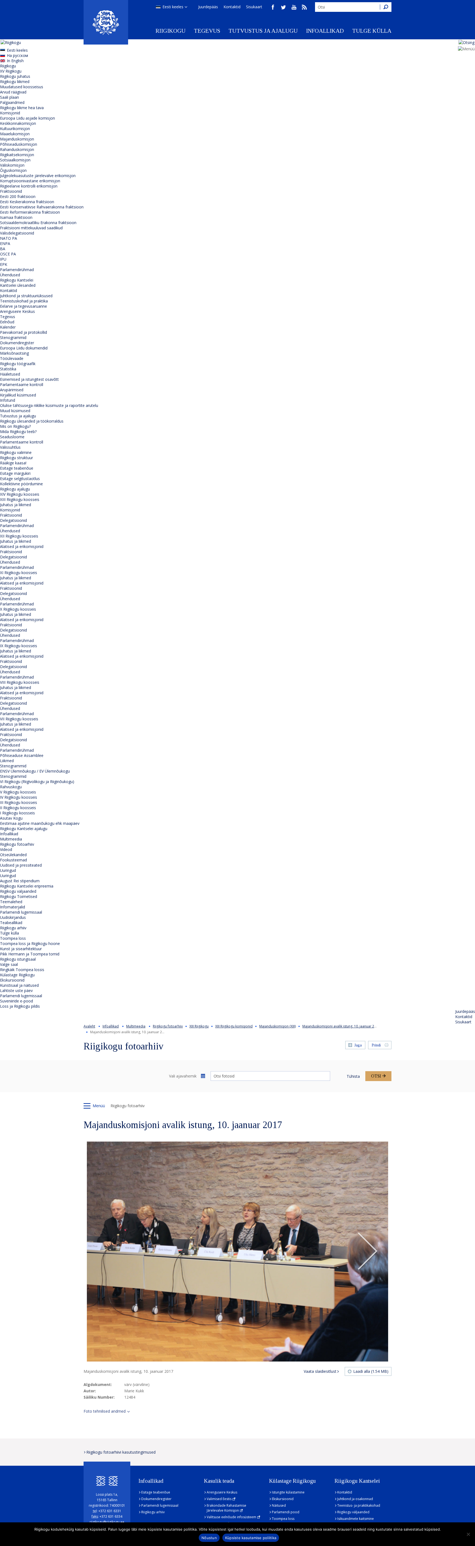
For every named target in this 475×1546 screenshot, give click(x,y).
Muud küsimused (15, 410)
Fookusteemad (13, 859)
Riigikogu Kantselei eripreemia (26, 886)
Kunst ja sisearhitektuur (21, 948)
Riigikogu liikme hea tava (22, 107)
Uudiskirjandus (13, 917)
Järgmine (367, 1252)
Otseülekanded (13, 854)
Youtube (293, 7)
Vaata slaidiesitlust (320, 1371)
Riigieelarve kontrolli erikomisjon (28, 186)
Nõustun (209, 1538)
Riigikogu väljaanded (18, 891)
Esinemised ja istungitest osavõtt (29, 379)
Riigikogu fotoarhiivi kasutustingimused (121, 1452)
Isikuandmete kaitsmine (355, 1518)
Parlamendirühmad (17, 269)
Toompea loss (13, 938)
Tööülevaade (11, 358)
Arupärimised (11, 389)
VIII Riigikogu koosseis (19, 682)
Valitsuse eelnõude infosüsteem (231, 1517)
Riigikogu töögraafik (17, 363)
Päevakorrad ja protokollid (23, 332)
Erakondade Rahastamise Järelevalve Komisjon (226, 1508)
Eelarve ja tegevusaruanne (23, 306)
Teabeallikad (11, 922)
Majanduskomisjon (17, 139)
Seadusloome (12, 436)
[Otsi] (385, 7)
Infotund (7, 400)
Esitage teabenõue (16, 468)
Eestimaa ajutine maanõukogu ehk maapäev (39, 823)
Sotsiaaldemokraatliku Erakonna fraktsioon (38, 222)
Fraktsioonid (11, 191)
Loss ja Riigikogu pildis (20, 1006)
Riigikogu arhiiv (13, 927)
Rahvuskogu (11, 786)
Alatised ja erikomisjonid (21, 546)
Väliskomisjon (12, 165)
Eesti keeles (172, 6)
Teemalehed (11, 901)
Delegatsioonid (13, 520)
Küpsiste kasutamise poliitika (250, 1538)
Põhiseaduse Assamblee (21, 755)
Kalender (8, 327)
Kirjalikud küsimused (18, 395)
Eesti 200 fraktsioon (17, 196)
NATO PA (8, 238)
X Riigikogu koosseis (18, 609)
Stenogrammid (13, 337)
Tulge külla (371, 30)
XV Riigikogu (10, 71)
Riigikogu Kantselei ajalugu (23, 828)
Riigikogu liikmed (14, 81)
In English (15, 60)
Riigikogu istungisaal (18, 959)
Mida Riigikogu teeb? (18, 431)
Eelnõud (7, 321)
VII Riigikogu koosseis (19, 718)
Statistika (8, 368)
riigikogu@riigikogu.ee (107, 1522)
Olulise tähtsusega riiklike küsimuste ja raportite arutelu (49, 405)
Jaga (358, 1045)
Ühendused (10, 274)
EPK (3, 264)
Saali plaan (9, 97)
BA (2, 248)
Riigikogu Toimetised (18, 896)
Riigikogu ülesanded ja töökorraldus (31, 421)
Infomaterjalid (12, 907)
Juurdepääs (208, 6)
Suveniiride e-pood (16, 1001)
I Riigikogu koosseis (17, 812)
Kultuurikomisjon (15, 128)
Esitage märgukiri (15, 473)
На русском (17, 55)
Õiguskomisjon (13, 170)
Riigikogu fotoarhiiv (17, 844)
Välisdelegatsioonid (17, 233)
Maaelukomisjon (15, 133)
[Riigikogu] (106, 22)
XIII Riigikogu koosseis (19, 499)
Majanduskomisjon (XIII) (277, 1026)
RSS (304, 7)
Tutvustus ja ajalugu (263, 30)
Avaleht (89, 1026)
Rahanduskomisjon (17, 149)
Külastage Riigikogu (17, 974)
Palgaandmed (12, 102)
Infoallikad (325, 30)
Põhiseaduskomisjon (18, 144)
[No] (468, 1534)
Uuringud (8, 870)
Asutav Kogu (11, 818)
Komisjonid (10, 112)
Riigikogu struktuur (16, 457)
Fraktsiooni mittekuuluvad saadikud (31, 227)
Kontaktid (232, 6)
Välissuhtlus (10, 447)
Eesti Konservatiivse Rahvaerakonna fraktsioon (42, 207)
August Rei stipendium (20, 880)
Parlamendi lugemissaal (21, 912)
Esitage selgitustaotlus (20, 478)
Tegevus (207, 30)
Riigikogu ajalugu (15, 489)
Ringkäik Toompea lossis (22, 969)
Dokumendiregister (17, 342)
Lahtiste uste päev (16, 990)
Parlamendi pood (285, 1512)
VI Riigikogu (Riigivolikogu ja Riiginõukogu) (37, 781)
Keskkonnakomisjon (18, 123)
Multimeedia (11, 839)
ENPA (5, 243)
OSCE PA (8, 254)
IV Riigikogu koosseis (18, 797)
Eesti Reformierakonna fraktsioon (30, 212)
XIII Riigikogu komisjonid (234, 1026)
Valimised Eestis (219, 1499)
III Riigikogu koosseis (18, 802)
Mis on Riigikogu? (15, 426)
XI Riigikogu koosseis (18, 572)
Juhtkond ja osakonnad (355, 1499)
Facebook (272, 7)
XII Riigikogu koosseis (19, 536)
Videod (6, 849)
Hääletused (10, 374)
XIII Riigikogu (199, 1026)
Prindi (376, 1045)
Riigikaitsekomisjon (17, 154)
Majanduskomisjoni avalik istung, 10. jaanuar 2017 (341, 1026)
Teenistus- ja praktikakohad (358, 1505)
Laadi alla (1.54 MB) (370, 1371)
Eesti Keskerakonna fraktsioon (27, 201)
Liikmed (7, 760)
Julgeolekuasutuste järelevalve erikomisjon (38, 175)
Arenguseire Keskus (17, 311)
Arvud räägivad (13, 92)
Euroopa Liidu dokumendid (24, 348)
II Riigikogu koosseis (18, 807)
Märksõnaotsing (14, 353)
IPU (3, 259)
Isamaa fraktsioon (16, 217)
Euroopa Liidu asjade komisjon (27, 118)
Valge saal (9, 964)
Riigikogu (171, 30)
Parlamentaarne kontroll (21, 384)
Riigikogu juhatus (15, 76)
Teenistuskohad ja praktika (24, 301)
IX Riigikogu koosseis (18, 645)
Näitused (279, 1505)
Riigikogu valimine (16, 452)
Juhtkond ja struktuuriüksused (26, 295)
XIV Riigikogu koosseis (19, 494)
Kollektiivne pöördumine (21, 483)
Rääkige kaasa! (13, 462)
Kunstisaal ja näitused (19, 985)
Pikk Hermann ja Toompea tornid (29, 954)
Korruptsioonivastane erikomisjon (30, 180)
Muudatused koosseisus (21, 86)
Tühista (353, 1076)
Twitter (283, 7)
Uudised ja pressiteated (21, 865)
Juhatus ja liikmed (15, 504)
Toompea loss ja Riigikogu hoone (30, 943)
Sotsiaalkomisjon (15, 159)
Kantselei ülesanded (17, 285)
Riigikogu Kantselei (16, 280)
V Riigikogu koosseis (18, 792)
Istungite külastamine (288, 1492)
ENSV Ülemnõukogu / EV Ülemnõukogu (35, 771)
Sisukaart (254, 6)
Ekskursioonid (12, 980)
